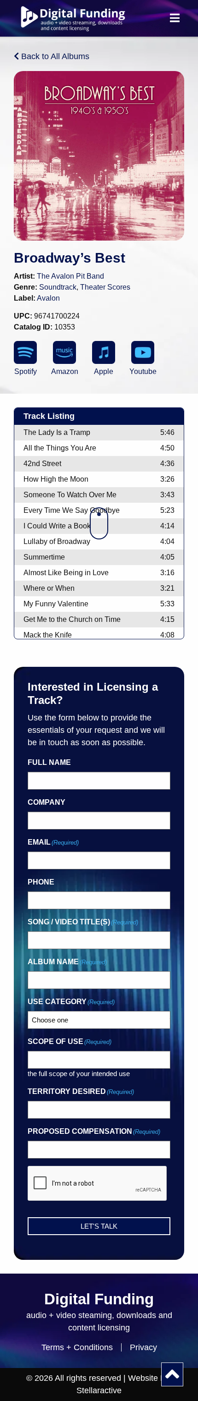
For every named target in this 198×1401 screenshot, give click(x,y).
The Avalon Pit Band (70, 276)
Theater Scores (105, 287)
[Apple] (103, 352)
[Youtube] (142, 352)
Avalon (48, 298)
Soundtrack (57, 287)
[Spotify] (25, 352)
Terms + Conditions (77, 1347)
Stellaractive (99, 1390)
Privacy (143, 1347)
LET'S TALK (99, 1226)
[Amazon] (64, 352)
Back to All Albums (54, 56)
